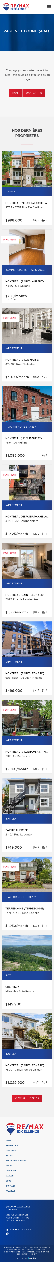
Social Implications (16, 1161)
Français (10, 1191)
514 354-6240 (17, 1221)
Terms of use (42, 1252)
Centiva (32, 1258)
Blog (8, 1181)
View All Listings (27, 1098)
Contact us (34, 93)
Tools (9, 1166)
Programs (11, 1171)
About (9, 1155)
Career (10, 1176)
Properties (12, 1145)
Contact (10, 1186)
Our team (11, 1150)
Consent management (27, 1254)
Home (16, 93)
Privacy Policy (28, 1252)
